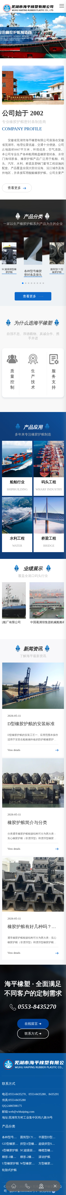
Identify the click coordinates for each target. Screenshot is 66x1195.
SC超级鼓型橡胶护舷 (28, 1150)
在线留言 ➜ (33, 1024)
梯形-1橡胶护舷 (10, 1156)
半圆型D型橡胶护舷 (47, 1137)
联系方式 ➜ (33, 1033)
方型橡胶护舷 (47, 1163)
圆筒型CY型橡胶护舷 (28, 1137)
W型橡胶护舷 (28, 1163)
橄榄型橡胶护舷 (47, 1150)
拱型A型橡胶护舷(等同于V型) (28, 1143)
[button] (27, 48)
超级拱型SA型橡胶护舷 (47, 1143)
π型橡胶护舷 (10, 1150)
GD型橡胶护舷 (10, 1143)
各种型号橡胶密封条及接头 (10, 1137)
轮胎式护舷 (9, 1169)
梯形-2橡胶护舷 (28, 1156)
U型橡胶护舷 (10, 1163)
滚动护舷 (44, 1156)
